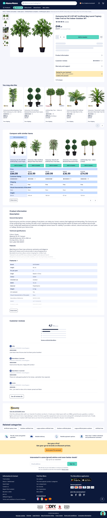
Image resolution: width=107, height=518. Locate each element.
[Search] (23, 3)
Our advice (40, 479)
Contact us (6, 486)
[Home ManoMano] (10, 3)
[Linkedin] (71, 495)
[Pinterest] (84, 495)
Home (4, 11)
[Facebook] (76, 495)
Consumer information (84, 515)
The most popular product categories (47, 481)
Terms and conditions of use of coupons (14, 499)
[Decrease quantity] (57, 37)
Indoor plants (21, 11)
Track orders (6, 479)
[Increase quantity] (64, 37)
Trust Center (59, 515)
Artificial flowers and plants (31, 11)
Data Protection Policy (47, 515)
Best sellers (40, 492)
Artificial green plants (44, 11)
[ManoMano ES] (50, 499)
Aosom (61, 80)
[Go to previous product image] (13, 35)
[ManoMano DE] (46, 499)
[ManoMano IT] (42, 499)
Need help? (6, 484)
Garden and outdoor (11, 11)
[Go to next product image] (49, 35)
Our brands (40, 486)
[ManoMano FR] (38, 499)
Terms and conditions (70, 515)
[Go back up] (102, 499)
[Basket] (103, 3)
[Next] (102, 126)
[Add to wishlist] (101, 37)
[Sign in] (99, 3)
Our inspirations (41, 489)
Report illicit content (8, 489)
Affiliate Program (7, 497)
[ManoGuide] (103, 513)
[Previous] (91, 200)
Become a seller (7, 492)
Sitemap (28, 515)
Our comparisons (41, 484)
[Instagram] (80, 495)
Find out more (65, 469)
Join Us (5, 494)
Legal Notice (36, 515)
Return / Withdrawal (8, 481)
